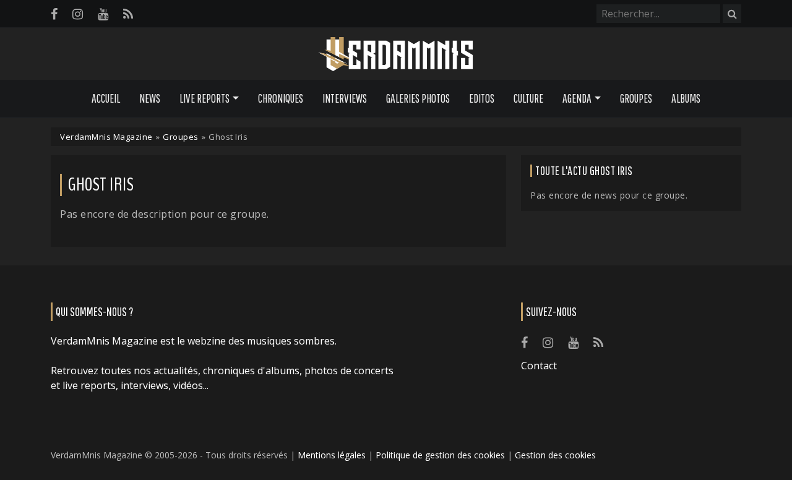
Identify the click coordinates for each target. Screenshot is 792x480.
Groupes (636, 98)
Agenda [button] (577, 98)
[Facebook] (54, 14)
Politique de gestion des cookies (440, 455)
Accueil (106, 98)
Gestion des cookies (555, 455)
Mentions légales (332, 455)
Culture (528, 98)
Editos (481, 98)
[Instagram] (77, 14)
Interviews (344, 98)
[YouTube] (103, 14)
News (149, 98)
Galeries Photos (418, 98)
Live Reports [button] (204, 98)
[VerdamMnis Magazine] (396, 54)
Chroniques (280, 98)
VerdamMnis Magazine (106, 136)
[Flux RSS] (128, 14)
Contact (539, 365)
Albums (685, 98)
